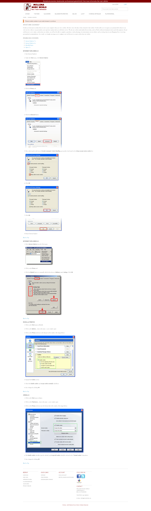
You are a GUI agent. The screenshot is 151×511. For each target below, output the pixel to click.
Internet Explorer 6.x (31, 43)
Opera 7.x (28, 47)
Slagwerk (47, 14)
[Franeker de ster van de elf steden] (84, 481)
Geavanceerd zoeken (47, 479)
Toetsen (36, 14)
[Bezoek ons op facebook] (79, 476)
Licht (83, 14)
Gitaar (27, 14)
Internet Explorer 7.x (31, 41)
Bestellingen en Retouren (66, 477)
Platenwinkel (109, 14)
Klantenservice (27, 481)
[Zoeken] (126, 9)
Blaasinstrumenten (61, 14)
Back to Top (26, 237)
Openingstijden (27, 479)
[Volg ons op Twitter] (83, 476)
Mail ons (25, 477)
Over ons (25, 475)
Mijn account (62, 475)
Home (24, 17)
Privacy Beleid (27, 486)
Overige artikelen (95, 14)
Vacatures (26, 483)
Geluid (74, 14)
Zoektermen (44, 477)
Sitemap (43, 475)
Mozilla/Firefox (29, 45)
